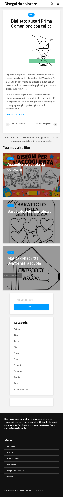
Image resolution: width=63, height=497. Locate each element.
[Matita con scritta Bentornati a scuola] (31, 268)
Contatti (10, 452)
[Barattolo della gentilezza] (31, 221)
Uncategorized (21, 389)
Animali (17, 329)
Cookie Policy (12, 458)
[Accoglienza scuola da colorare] (31, 174)
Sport (16, 383)
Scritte (17, 377)
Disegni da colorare (20, 3)
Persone (18, 371)
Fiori (16, 347)
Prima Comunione (15, 114)
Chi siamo (10, 446)
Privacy (9, 476)
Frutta (16, 353)
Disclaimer (11, 464)
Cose (31, 15)
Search (31, 306)
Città (16, 335)
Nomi (16, 359)
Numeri (17, 365)
